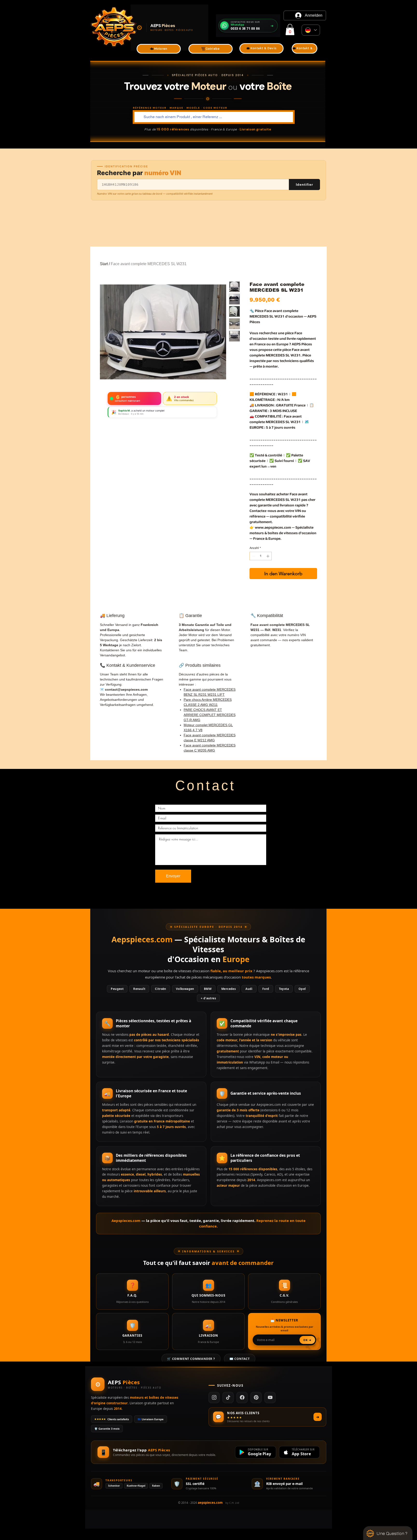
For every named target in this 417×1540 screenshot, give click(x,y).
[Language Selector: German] (311, 30)
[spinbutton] (260, 556)
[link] (290, 29)
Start (104, 264)
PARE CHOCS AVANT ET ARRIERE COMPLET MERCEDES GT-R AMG (210, 715)
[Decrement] (253, 556)
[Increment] (268, 556)
